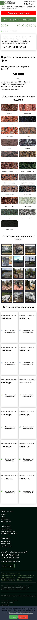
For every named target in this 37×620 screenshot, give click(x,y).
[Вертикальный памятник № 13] (27, 492)
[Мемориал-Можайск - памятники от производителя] (9, 2)
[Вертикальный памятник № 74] (9, 492)
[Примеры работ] (7, 249)
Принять (13, 617)
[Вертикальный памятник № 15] (9, 363)
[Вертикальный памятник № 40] (9, 395)
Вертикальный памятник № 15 (10, 347)
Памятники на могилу (8, 575)
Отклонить (23, 617)
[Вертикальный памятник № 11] (27, 363)
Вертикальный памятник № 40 (10, 379)
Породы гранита (6, 521)
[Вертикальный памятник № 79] (27, 395)
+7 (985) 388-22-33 (14, 47)
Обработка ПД (5, 605)
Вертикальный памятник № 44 (10, 411)
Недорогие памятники (25, 577)
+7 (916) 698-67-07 (10, 557)
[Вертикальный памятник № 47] (27, 427)
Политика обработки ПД (7, 602)
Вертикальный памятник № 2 (10, 443)
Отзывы (3, 514)
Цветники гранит (6, 541)
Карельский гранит (6, 529)
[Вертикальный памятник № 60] (27, 459)
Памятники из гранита (26, 575)
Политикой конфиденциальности (21, 613)
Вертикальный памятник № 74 (10, 476)
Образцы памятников (24, 580)
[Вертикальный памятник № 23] (9, 331)
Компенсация (5, 519)
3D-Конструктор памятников (18, 19)
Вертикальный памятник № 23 (10, 315)
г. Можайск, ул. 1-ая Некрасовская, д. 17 (14, 552)
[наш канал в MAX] (18, 26)
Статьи (3, 516)
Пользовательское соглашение (9, 600)
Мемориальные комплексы (9, 533)
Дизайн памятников (8, 580)
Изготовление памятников (10, 573)
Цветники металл (6, 543)
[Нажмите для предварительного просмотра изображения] (9, 31)
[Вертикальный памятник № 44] (9, 427)
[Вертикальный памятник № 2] (9, 459)
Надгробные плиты (6, 546)
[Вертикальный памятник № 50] (27, 331)
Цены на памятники (8, 577)
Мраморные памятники (8, 531)
